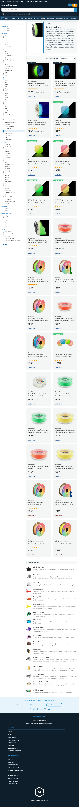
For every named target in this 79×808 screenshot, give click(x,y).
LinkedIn (41, 709)
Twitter (34, 709)
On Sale (49, 58)
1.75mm (7, 28)
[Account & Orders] (70, 4)
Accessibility (13, 784)
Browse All (5, 244)
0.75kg (6, 218)
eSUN (6, 155)
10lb (6, 226)
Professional (13, 740)
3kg (6, 222)
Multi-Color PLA (9, 115)
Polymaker (8, 186)
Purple (6, 97)
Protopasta (8, 184)
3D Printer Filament (39, 18)
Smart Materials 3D (10, 192)
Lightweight (8, 135)
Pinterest (45, 709)
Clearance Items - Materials (12, 240)
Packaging (5, 206)
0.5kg (6, 216)
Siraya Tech (8, 190)
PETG (6, 42)
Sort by (56, 58)
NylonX (7, 179)
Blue (6, 95)
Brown (6, 102)
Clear (6, 106)
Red (6, 86)
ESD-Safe (7, 124)
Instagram (37, 709)
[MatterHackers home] (9, 5)
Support (11, 745)
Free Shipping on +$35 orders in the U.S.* (13, 1)
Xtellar (6, 195)
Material (4, 34)
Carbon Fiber (8, 55)
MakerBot (7, 168)
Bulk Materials (9, 231)
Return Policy (13, 776)
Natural (7, 112)
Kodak (6, 160)
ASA (6, 49)
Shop (10, 732)
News (10, 735)
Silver (6, 110)
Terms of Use (13, 781)
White (6, 84)
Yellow (6, 91)
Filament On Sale (9, 238)
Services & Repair (14, 751)
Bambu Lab (50, 18)
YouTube (49, 709)
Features (4, 118)
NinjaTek (7, 173)
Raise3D (7, 188)
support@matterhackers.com (39, 723)
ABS (6, 38)
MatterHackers (9, 164)
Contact (11, 762)
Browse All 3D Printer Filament (12, 23)
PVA (6, 57)
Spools (7, 210)
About (10, 759)
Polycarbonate (9, 66)
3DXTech (7, 144)
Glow (6, 131)
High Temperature (10, 133)
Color (48, 23)
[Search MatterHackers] (75, 10)
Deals (3, 229)
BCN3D (7, 151)
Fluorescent (8, 128)
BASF (6, 149)
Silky (6, 137)
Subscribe (54, 705)
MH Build (7, 166)
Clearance (7, 236)
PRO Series (8, 181)
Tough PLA (8, 46)
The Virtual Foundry (10, 197)
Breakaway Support (10, 60)
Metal (6, 53)
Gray (6, 82)
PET (6, 40)
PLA (6, 36)
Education (12, 743)
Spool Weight (6, 214)
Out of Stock (32, 516)
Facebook (30, 709)
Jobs (9, 773)
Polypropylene (8, 70)
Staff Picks (20, 18)
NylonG (7, 175)
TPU (6, 73)
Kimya (6, 162)
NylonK (7, 177)
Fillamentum (8, 157)
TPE (6, 75)
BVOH (6, 62)
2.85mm (7, 30)
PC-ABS (7, 68)
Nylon (6, 51)
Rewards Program (15, 770)
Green (6, 93)
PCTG (6, 44)
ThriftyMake (8, 199)
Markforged (8, 171)
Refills (6, 208)
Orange (7, 89)
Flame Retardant (9, 126)
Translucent (8, 139)
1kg (6, 220)
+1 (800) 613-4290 (42, 1)
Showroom (12, 737)
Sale (13, 18)
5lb (5, 224)
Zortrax (7, 203)
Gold (6, 108)
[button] (39, 14)
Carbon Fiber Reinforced (11, 120)
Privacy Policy (13, 778)
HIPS (6, 64)
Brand (3, 142)
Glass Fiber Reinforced (11, 122)
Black (6, 80)
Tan (6, 104)
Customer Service (32, 1)
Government (13, 748)
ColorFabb (7, 153)
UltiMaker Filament (10, 201)
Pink (6, 99)
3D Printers (28, 18)
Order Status (13, 765)
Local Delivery (14, 768)
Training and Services (62, 18)
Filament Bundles (9, 234)
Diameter (4, 26)
